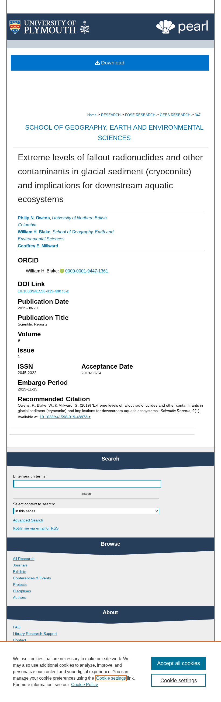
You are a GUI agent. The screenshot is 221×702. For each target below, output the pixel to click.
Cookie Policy (84, 684)
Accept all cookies (178, 663)
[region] (110, 671)
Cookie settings (111, 678)
